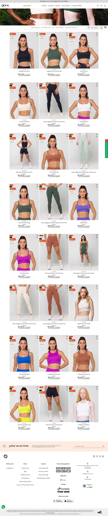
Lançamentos (27, 5)
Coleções (57, 5)
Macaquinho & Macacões (71, 27)
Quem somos (25, 468)
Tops (53, 27)
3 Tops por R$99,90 (77, 5)
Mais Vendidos (36, 5)
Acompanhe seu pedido (43, 478)
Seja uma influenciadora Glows (25, 485)
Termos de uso (25, 478)
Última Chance (66, 5)
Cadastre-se (9, 468)
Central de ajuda (43, 468)
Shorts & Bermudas (45, 27)
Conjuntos (51, 5)
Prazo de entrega (43, 474)
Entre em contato (43, 471)
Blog (25, 471)
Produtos (44, 5)
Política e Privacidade (25, 481)
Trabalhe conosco (25, 474)
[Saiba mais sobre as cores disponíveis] (11, 64)
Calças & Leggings (35, 27)
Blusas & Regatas (60, 27)
